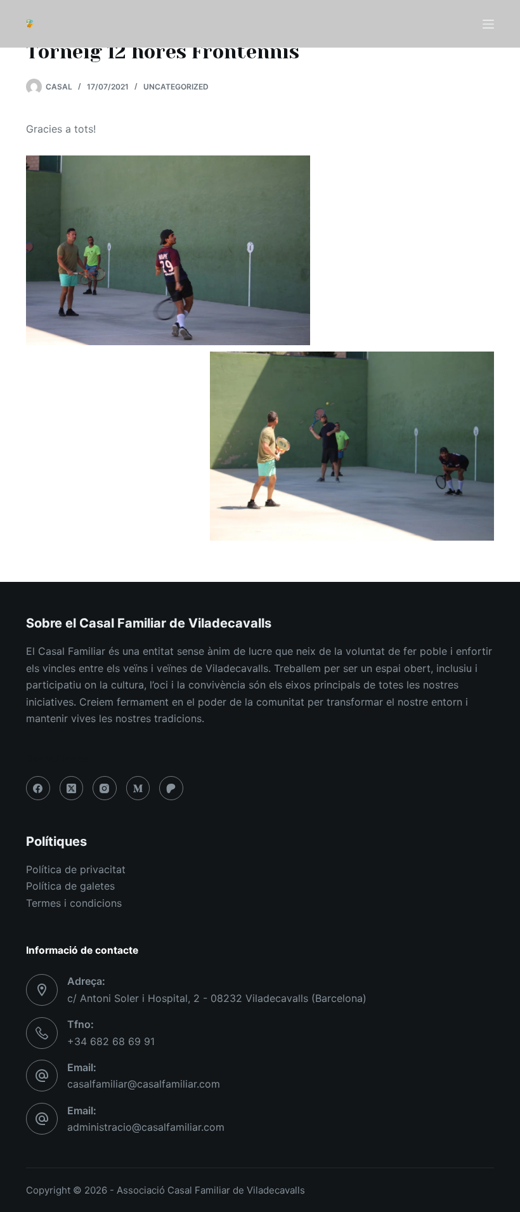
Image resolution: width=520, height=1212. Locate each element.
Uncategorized (176, 86)
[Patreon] (171, 788)
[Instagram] (105, 788)
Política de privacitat (76, 869)
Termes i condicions (74, 903)
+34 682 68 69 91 (111, 1041)
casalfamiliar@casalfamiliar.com (143, 1083)
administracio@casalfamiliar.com (145, 1127)
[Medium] (138, 788)
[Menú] (488, 24)
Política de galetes (70, 885)
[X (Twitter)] (72, 788)
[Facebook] (38, 788)
